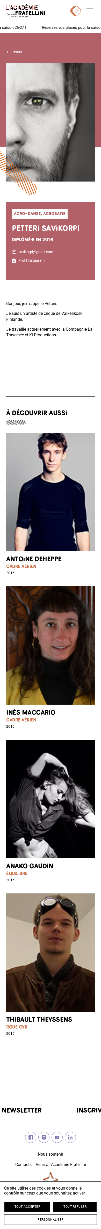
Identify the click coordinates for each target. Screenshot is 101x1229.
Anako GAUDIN (29, 866)
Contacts (23, 1164)
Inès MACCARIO (30, 713)
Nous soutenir (50, 1154)
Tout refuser (74, 1207)
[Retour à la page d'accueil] (25, 11)
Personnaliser (50, 1219)
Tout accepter (27, 1207)
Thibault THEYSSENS (39, 1020)
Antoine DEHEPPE (34, 559)
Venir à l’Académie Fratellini (61, 1164)
